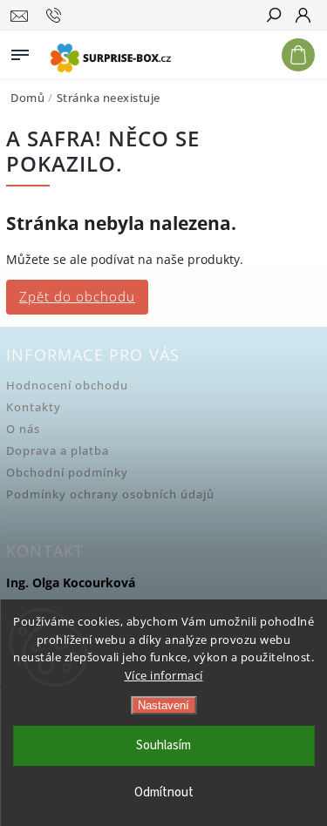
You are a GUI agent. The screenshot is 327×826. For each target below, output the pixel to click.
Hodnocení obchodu (67, 385)
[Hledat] (273, 16)
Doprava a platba (57, 450)
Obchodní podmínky (67, 472)
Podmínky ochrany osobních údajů (110, 494)
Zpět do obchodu (77, 297)
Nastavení (163, 705)
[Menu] (20, 51)
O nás (23, 429)
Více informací (164, 675)
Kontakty (33, 407)
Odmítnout (164, 792)
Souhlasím (163, 745)
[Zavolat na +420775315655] (56, 16)
